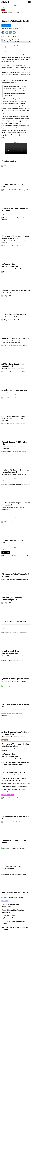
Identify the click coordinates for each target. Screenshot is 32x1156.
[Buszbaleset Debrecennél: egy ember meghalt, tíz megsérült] (16, 459)
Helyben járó (6, 25)
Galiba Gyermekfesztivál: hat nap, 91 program (14, 893)
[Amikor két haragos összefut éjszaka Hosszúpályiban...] (16, 721)
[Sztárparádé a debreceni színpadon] (16, 405)
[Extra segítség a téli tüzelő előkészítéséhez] (16, 855)
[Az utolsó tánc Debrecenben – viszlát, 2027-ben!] (16, 379)
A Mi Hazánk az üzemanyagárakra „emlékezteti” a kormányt (13, 779)
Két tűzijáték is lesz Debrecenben (13, 314)
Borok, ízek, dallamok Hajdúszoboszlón (9, 917)
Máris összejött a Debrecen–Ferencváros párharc (12, 599)
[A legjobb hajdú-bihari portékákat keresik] (16, 829)
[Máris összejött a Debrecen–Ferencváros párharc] (16, 587)
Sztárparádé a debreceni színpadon (14, 416)
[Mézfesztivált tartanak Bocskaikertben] (16, 805)
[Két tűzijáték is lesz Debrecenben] (16, 303)
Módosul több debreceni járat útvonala (15, 290)
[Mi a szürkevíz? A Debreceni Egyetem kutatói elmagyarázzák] (16, 225)
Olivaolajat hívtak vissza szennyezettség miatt (10, 652)
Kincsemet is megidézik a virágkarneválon (10, 905)
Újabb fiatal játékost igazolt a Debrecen (16, 679)
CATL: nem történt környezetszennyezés (9, 265)
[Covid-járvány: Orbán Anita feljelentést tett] (16, 693)
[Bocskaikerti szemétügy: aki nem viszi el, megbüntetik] (16, 492)
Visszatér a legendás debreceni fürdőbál (13, 922)
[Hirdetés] (16, 7)
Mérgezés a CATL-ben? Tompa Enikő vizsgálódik (15, 209)
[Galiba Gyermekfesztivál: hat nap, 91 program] (16, 882)
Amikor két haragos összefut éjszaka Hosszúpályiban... (15, 733)
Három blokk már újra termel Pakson (14, 772)
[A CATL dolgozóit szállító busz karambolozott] (16, 353)
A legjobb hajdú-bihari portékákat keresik (13, 841)
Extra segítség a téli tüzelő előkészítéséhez (11, 867)
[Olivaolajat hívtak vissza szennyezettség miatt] (16, 640)
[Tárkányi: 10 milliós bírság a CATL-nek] (16, 327)
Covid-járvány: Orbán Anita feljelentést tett (15, 705)
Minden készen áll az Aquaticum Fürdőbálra (13, 911)
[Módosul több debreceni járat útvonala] (16, 279)
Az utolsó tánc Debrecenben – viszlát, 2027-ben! (15, 391)
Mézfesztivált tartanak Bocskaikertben (15, 816)
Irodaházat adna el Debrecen (12, 184)
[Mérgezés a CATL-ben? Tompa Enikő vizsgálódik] (16, 197)
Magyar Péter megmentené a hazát (14, 786)
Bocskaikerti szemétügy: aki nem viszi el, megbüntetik (15, 504)
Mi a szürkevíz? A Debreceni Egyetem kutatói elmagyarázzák (15, 237)
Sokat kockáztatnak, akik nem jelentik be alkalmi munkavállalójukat (15, 763)
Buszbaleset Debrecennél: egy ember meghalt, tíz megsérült (15, 471)
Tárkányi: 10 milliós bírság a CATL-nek (15, 338)
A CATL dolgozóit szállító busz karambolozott (12, 365)
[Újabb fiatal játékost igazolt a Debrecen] (16, 668)
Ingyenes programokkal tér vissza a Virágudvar (14, 928)
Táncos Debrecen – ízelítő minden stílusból (14, 443)
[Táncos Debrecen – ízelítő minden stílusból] (16, 431)
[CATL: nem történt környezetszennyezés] (16, 253)
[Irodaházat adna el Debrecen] (16, 173)
